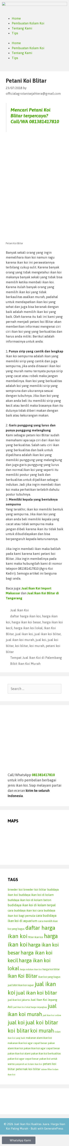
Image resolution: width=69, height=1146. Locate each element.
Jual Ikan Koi (19, 610)
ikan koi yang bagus (49, 976)
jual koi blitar (41, 1022)
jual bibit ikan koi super (21, 985)
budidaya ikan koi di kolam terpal (32, 905)
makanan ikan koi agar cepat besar (27, 1043)
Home (16, 18)
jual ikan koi (24, 634)
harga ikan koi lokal (28, 628)
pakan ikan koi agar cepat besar (42, 1048)
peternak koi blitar (28, 1069)
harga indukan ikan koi (31, 969)
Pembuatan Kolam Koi (28, 23)
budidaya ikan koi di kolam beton (29, 900)
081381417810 (44, 121)
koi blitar (21, 646)
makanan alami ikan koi (39, 1037)
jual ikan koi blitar (47, 634)
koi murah (36, 646)
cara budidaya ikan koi (22, 910)
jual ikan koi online (52, 1015)
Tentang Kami (22, 28)
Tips (15, 33)
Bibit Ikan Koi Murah (25, 664)
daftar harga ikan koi (25, 616)
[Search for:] (34, 689)
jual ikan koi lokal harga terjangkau (30, 1007)
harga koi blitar (51, 969)
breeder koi (15, 889)
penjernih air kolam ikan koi (28, 1064)
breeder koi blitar (34, 889)
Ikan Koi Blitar (23, 976)
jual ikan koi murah (20, 640)
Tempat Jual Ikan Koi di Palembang (36, 658)
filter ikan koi (35, 937)
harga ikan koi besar (26, 622)
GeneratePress (53, 1128)
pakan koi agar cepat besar (23, 1058)
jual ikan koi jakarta (19, 999)
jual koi (40, 640)
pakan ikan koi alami (19, 1053)
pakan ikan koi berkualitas (46, 1053)
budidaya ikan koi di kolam (36, 894)
